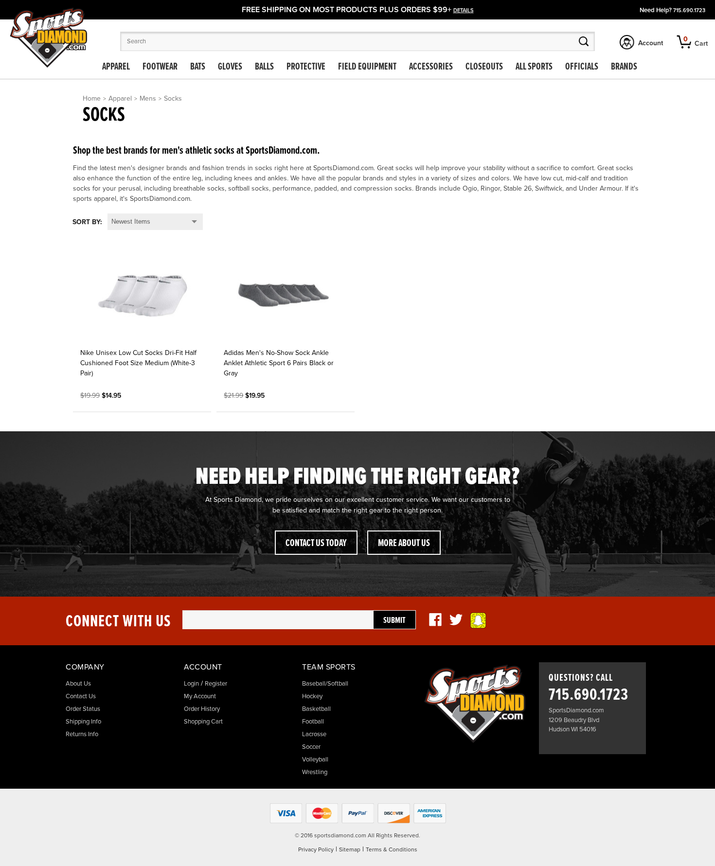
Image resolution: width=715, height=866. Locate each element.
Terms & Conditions (391, 849)
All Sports (534, 67)
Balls (264, 67)
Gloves (230, 67)
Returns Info (82, 734)
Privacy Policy (316, 849)
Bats (197, 67)
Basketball (316, 709)
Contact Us (81, 696)
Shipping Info (83, 721)
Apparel (116, 67)
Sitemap (349, 849)
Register (216, 684)
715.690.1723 (689, 10)
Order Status (83, 709)
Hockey (312, 696)
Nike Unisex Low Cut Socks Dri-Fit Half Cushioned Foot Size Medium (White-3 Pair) (138, 363)
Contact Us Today (316, 543)
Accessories (431, 67)
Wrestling (314, 772)
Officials (581, 67)
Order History (202, 709)
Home (92, 98)
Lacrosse (314, 734)
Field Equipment (367, 67)
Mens (148, 98)
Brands (624, 67)
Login (191, 684)
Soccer (311, 747)
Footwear (160, 67)
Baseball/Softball (325, 684)
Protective (305, 67)
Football (313, 721)
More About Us (404, 543)
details (463, 10)
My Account (200, 696)
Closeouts (484, 67)
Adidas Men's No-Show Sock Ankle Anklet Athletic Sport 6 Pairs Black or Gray (279, 363)
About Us (78, 684)
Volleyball (315, 759)
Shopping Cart (203, 721)
